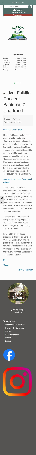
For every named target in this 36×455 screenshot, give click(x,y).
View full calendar (25, 269)
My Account (19, 15)
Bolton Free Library (18, 2)
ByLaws (8, 331)
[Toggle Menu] (3, 2)
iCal (5, 260)
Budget (8, 341)
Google (6, 265)
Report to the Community (14, 328)
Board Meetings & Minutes (15, 324)
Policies (8, 337)
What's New (19, 10)
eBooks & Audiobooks (19, 12)
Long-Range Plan (12, 334)
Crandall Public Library (12, 129)
